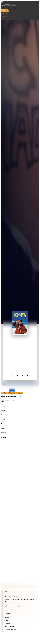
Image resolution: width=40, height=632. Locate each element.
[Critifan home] (20, 2)
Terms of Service (10, 629)
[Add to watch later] (12, 375)
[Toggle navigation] (2, 19)
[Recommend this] (17, 375)
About (7, 621)
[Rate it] (28, 375)
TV (6, 5)
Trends (4, 11)
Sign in (4, 13)
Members (10, 5)
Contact (7, 623)
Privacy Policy (9, 626)
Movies (3, 5)
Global (12, 390)
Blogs (14, 5)
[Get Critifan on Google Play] (24, 607)
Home (12, 338)
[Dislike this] (22, 375)
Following (5, 390)
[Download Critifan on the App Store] (11, 607)
